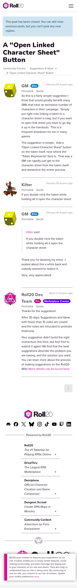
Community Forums (14, 68)
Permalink (27, 91)
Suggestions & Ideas (42, 68)
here (36, 576)
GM (25, 86)
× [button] (73, 558)
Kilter (26, 184)
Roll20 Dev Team (32, 297)
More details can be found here (49, 369)
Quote (40, 91)
